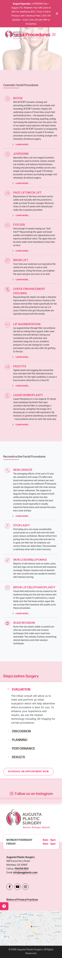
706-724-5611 (21, 868)
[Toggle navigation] (54, 34)
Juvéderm (21, 154)
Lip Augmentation (27, 324)
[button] (31, 689)
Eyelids (19, 224)
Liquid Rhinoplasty (28, 395)
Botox (18, 98)
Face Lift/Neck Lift (27, 192)
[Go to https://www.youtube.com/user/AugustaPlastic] (17, 887)
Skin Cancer (22, 470)
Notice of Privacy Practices (22, 899)
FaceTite (19, 366)
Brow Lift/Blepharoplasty (34, 587)
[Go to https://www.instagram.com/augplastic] (25, 887)
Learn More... (23, 144)
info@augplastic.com (25, 872)
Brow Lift (20, 260)
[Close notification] (57, 13)
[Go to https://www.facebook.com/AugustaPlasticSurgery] (9, 887)
